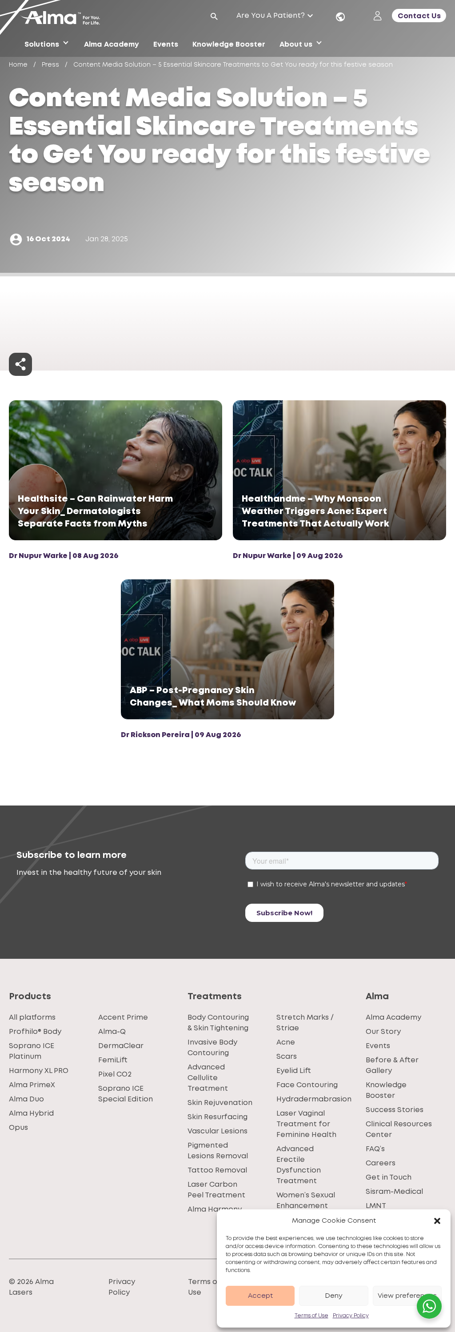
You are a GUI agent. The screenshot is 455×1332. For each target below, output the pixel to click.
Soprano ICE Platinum (31, 1051)
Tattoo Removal (217, 1170)
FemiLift (113, 1060)
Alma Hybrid (31, 1113)
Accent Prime (123, 1017)
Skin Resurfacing (217, 1117)
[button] (437, 1220)
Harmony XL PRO (38, 1071)
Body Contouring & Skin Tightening (218, 1023)
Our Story (383, 1032)
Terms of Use (311, 1315)
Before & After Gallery (392, 1065)
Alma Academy (393, 1017)
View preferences (407, 1296)
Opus (18, 1128)
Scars (286, 1056)
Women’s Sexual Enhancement (305, 1200)
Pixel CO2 (115, 1074)
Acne (285, 1042)
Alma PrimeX (32, 1085)
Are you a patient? (270, 15)
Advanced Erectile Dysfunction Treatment (298, 1165)
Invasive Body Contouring (212, 1048)
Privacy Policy (351, 1315)
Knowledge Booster (386, 1090)
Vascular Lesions (217, 1131)
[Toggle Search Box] (214, 16)
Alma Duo (26, 1099)
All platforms (32, 1017)
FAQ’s (375, 1149)
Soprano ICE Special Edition (125, 1094)
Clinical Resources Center (399, 1129)
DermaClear (121, 1046)
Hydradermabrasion (313, 1099)
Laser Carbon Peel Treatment (216, 1190)
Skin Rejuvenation (220, 1103)
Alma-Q (112, 1032)
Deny (334, 1296)
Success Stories (394, 1110)
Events (378, 1046)
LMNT (376, 1206)
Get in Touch (388, 1177)
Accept (260, 1296)
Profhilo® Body (35, 1032)
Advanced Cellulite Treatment (208, 1078)
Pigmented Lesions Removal (218, 1151)
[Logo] (63, 18)
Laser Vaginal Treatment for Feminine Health (306, 1124)
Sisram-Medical (394, 1191)
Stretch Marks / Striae (305, 1023)
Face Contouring (307, 1085)
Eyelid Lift (293, 1071)
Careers (380, 1163)
